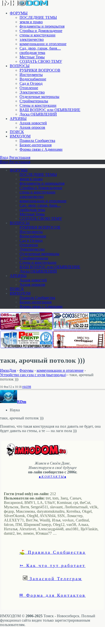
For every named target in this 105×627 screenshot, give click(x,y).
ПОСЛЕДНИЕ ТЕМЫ (38, 17)
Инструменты (31, 75)
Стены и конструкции (38, 105)
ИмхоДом (8, 370)
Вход (4, 157)
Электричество (32, 92)
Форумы (26, 370)
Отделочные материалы (39, 97)
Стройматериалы (34, 101)
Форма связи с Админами (41, 149)
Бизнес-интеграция (36, 145)
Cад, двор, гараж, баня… (40, 48)
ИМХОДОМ (20, 136)
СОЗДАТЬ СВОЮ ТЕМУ (41, 61)
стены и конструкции (37, 35)
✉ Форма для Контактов (52, 595)
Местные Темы (32, 57)
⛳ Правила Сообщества (52, 552)
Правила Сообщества (37, 140)
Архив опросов (32, 127)
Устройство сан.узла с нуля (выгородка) (33, 375)
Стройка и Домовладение (41, 31)
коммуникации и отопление (43, 44)
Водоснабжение (33, 79)
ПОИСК (17, 132)
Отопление (29, 88)
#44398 (26, 387)
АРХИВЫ (18, 119)
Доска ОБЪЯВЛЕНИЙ (38, 114)
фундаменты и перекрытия (42, 26)
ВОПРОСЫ (20, 66)
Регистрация (19, 157)
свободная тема (32, 53)
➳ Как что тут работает (52, 565)
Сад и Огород (31, 83)
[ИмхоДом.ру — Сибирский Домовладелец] (24, 5)
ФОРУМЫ (19, 13)
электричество (32, 39)
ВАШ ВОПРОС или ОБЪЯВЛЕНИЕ (50, 110)
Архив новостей (33, 123)
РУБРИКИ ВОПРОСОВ (40, 70)
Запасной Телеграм (54, 578)
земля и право (31, 22)
